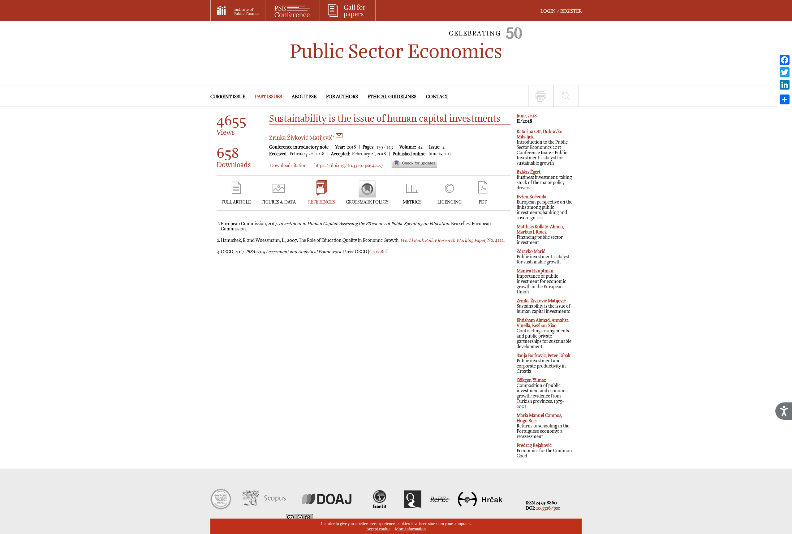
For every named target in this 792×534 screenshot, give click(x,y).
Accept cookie (378, 529)
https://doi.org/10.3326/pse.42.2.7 (348, 165)
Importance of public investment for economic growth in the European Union (541, 281)
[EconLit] (380, 508)
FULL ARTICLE (236, 202)
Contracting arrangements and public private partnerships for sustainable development (544, 333)
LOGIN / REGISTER (561, 11)
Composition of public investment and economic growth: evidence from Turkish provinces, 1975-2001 (542, 393)
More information (410, 529)
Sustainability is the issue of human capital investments (543, 306)
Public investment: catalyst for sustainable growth (543, 257)
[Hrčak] (480, 508)
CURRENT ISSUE (227, 97)
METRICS (412, 202)
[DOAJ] (327, 508)
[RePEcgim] (439, 508)
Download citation (288, 165)
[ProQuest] (412, 508)
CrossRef (378, 251)
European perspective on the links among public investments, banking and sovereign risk (544, 207)
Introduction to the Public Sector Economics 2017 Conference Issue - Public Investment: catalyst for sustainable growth (542, 147)
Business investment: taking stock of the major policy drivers (544, 180)
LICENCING (449, 202)
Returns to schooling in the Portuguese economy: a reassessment (543, 426)
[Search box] (566, 96)
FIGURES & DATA (278, 202)
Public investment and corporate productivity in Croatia (543, 363)
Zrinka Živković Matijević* (302, 138)
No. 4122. (452, 240)
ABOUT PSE (304, 97)
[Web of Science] (220, 508)
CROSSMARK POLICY (367, 202)
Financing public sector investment (540, 234)
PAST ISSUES (268, 97)
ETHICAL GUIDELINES (392, 97)
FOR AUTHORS (342, 97)
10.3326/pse (548, 508)
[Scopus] (264, 508)
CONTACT (437, 97)
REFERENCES (321, 202)
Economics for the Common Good (544, 451)
